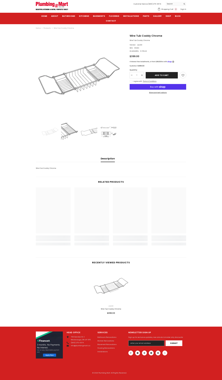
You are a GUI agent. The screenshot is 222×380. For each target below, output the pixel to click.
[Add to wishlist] (183, 75)
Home (38, 28)
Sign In (183, 9)
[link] (53, 239)
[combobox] (174, 4)
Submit (174, 343)
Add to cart (162, 75)
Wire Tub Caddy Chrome (111, 309)
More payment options (158, 93)
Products (47, 28)
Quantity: (133, 70)
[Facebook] (130, 353)
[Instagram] (137, 353)
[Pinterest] (144, 353)
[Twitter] (164, 353)
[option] (79, 75)
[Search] (176, 4)
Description (108, 158)
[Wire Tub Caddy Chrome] (111, 285)
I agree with (137, 81)
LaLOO (139, 45)
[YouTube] (158, 353)
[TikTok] (151, 353)
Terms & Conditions (149, 81)
